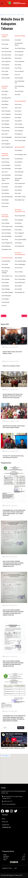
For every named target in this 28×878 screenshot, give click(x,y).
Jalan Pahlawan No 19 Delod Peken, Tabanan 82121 (12, 797)
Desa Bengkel (18, 150)
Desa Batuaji (5, 200)
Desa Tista (5, 172)
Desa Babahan (5, 124)
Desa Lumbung (19, 272)
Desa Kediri (18, 193)
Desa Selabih (18, 289)
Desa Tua (17, 74)
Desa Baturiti (18, 121)
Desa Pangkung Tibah (20, 154)
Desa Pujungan (5, 279)
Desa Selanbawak (19, 61)
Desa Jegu (4, 94)
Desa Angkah (18, 286)
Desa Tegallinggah (7, 137)
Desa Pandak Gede (20, 183)
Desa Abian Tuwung (20, 196)
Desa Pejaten (18, 190)
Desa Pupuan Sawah (7, 226)
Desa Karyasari (5, 302)
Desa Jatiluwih (5, 131)
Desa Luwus (18, 108)
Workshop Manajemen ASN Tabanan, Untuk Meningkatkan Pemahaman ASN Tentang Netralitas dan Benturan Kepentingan (13, 396)
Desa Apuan (18, 111)
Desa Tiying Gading (20, 279)
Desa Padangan (6, 289)
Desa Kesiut (5, 206)
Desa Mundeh (18, 258)
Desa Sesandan (6, 78)
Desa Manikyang (6, 246)
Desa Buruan (5, 101)
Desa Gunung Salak (20, 216)
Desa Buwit (18, 165)
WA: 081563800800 (9, 804)
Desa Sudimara (5, 40)
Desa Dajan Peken (6, 58)
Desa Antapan (18, 124)
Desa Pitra (4, 108)
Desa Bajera (5, 220)
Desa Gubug (5, 44)
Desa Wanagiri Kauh (7, 243)
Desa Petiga (18, 68)
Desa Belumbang (6, 168)
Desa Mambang (19, 226)
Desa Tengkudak (6, 114)
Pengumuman (5, 825)
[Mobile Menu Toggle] (2, 3)
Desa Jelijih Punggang (7, 292)
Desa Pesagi (5, 140)
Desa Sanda (5, 264)
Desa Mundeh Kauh (20, 282)
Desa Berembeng (6, 230)
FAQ (15, 868)
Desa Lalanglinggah (20, 264)
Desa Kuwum (18, 58)
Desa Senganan (6, 127)
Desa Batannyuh (19, 51)
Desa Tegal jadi (19, 55)
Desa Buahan (5, 74)
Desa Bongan (5, 48)
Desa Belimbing (6, 261)
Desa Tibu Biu (5, 159)
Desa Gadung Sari (19, 246)
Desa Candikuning (19, 127)
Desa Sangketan (6, 144)
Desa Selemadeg (6, 233)
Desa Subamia (5, 65)
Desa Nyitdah (18, 187)
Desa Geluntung (19, 91)
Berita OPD (5, 822)
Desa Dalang (18, 243)
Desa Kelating (5, 162)
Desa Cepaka (18, 168)
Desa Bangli (18, 117)
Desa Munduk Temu (7, 276)
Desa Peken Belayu (20, 48)
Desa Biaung (5, 104)
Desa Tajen (5, 134)
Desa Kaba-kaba (19, 172)
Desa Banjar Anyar (19, 200)
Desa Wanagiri (5, 223)
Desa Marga (18, 65)
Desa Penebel (5, 121)
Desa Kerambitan (6, 175)
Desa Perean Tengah (20, 137)
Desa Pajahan (5, 299)
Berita (3, 819)
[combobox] (9, 727)
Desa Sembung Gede (7, 196)
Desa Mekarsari (19, 131)
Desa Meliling (5, 193)
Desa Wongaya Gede (7, 147)
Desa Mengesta (6, 117)
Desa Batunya (18, 134)
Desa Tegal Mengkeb (20, 239)
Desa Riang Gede (6, 98)
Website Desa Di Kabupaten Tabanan (11, 366)
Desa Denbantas (6, 61)
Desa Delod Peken (7, 51)
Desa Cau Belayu (19, 71)
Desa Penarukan (6, 165)
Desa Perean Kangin (20, 140)
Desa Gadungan (19, 220)
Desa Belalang (19, 159)
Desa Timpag (5, 203)
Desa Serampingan (6, 236)
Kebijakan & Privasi (7, 868)
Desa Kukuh (18, 40)
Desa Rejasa (5, 91)
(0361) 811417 (8, 801)
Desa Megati (18, 230)
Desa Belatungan (6, 295)
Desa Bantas (18, 223)
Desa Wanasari (6, 68)
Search (21, 728)
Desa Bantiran (5, 286)
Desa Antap (5, 239)
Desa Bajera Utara (6, 249)
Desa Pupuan (5, 282)
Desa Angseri (18, 114)
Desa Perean (18, 104)
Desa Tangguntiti (19, 233)
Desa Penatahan (6, 111)
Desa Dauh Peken (6, 55)
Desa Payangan (19, 78)
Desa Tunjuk (5, 71)
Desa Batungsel (6, 267)
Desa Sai (4, 305)
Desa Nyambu (18, 175)
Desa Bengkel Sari (19, 292)
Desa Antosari (18, 267)
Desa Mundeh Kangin (20, 261)
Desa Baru (17, 94)
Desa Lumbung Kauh (20, 276)
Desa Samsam (5, 183)
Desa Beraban (18, 162)
